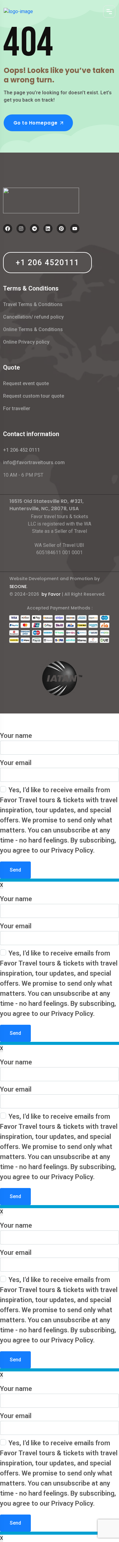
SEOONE (18, 586)
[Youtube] (74, 228)
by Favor (51, 594)
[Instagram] (21, 228)
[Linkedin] (47, 228)
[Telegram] (34, 228)
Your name (16, 735)
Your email (15, 763)
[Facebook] (7, 228)
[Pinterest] (61, 228)
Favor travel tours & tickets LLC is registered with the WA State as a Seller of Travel (59, 524)
